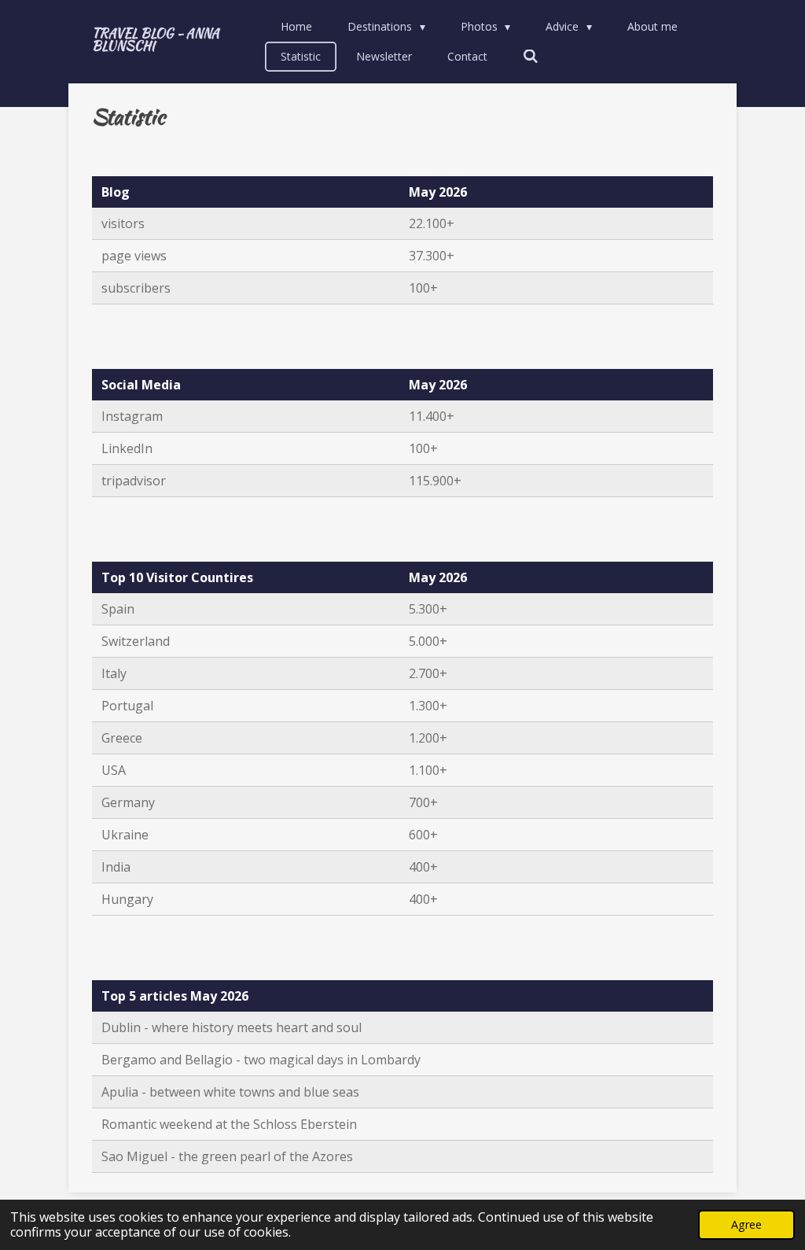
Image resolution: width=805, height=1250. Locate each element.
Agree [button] (746, 1224)
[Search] (530, 57)
